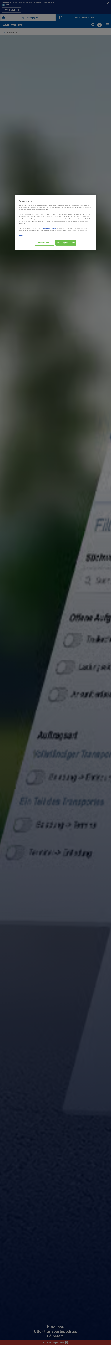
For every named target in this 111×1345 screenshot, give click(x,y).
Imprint (21, 235)
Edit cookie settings (44, 243)
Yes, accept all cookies (66, 243)
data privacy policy (49, 228)
